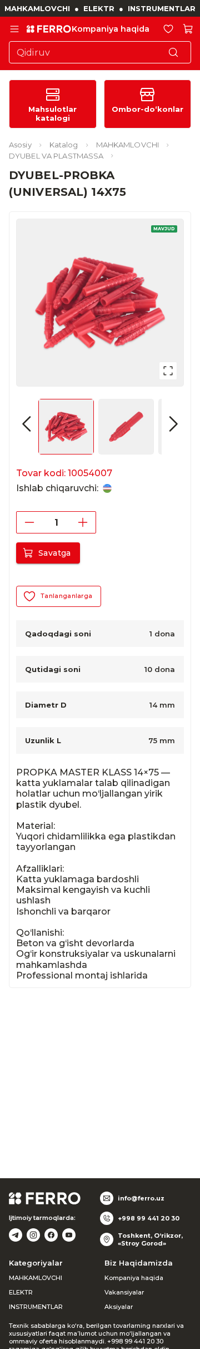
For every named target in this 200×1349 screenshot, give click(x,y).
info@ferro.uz (141, 1198)
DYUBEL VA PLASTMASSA (56, 155)
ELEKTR (98, 8)
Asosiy (20, 144)
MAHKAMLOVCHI (37, 8)
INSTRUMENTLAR (162, 8)
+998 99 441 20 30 (148, 1218)
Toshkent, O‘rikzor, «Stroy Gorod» (150, 1239)
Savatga (54, 553)
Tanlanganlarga (66, 596)
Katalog (63, 144)
